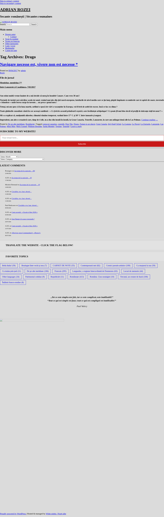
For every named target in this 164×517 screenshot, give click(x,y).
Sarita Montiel (48, 126)
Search (3, 24)
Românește (30, 124)
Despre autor (10, 34)
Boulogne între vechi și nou (34, 265)
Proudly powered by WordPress (13, 514)
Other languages (11, 44)
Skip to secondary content (10, 3)
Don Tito (69, 124)
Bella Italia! (9, 265)
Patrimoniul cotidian (35, 277)
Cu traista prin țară (11, 271)
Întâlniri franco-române (13, 282)
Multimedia (9, 48)
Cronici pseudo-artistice (118, 265)
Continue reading (149, 120)
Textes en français (12, 41)
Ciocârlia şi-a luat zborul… (22, 192)
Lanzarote (155, 124)
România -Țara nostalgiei (102, 277)
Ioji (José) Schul (114, 124)
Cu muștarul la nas (145, 265)
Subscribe (82, 144)
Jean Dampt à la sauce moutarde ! (23, 219)
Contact (13, 37)
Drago (76, 124)
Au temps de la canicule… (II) (24, 171)
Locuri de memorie (133, 271)
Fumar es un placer (87, 124)
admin (23, 70)
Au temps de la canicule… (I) (22, 178)
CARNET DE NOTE (64, 265)
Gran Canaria (101, 124)
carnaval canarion (50, 124)
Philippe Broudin (35, 126)
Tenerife (66, 126)
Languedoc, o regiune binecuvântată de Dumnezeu (94, 271)
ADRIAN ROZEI (15, 9)
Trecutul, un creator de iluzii (134, 277)
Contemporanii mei (90, 265)
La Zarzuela (145, 124)
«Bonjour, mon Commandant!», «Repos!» (26, 233)
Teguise (58, 126)
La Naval (136, 124)
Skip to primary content (9, 1)
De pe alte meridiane (16, 124)
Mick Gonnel (21, 126)
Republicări (57, 277)
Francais (60, 271)
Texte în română (11, 39)
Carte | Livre (10, 46)
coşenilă (61, 124)
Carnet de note (11, 50)
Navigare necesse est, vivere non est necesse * (39, 64)
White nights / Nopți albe (56, 514)
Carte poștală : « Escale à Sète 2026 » (25, 212)
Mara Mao (11, 126)
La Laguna (126, 124)
